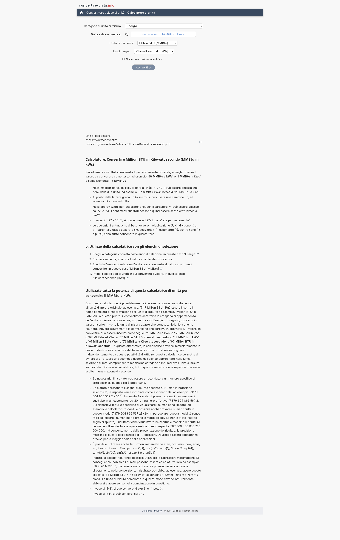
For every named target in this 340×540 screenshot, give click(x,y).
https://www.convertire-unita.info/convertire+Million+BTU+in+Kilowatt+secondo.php (128, 142)
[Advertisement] (143, 100)
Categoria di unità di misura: (102, 26)
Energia (190, 254)
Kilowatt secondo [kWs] (109, 278)
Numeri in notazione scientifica (144, 59)
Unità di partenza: (122, 43)
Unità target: (122, 51)
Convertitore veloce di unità (105, 12)
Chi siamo (147, 510)
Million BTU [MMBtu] (144, 268)
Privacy (158, 510)
